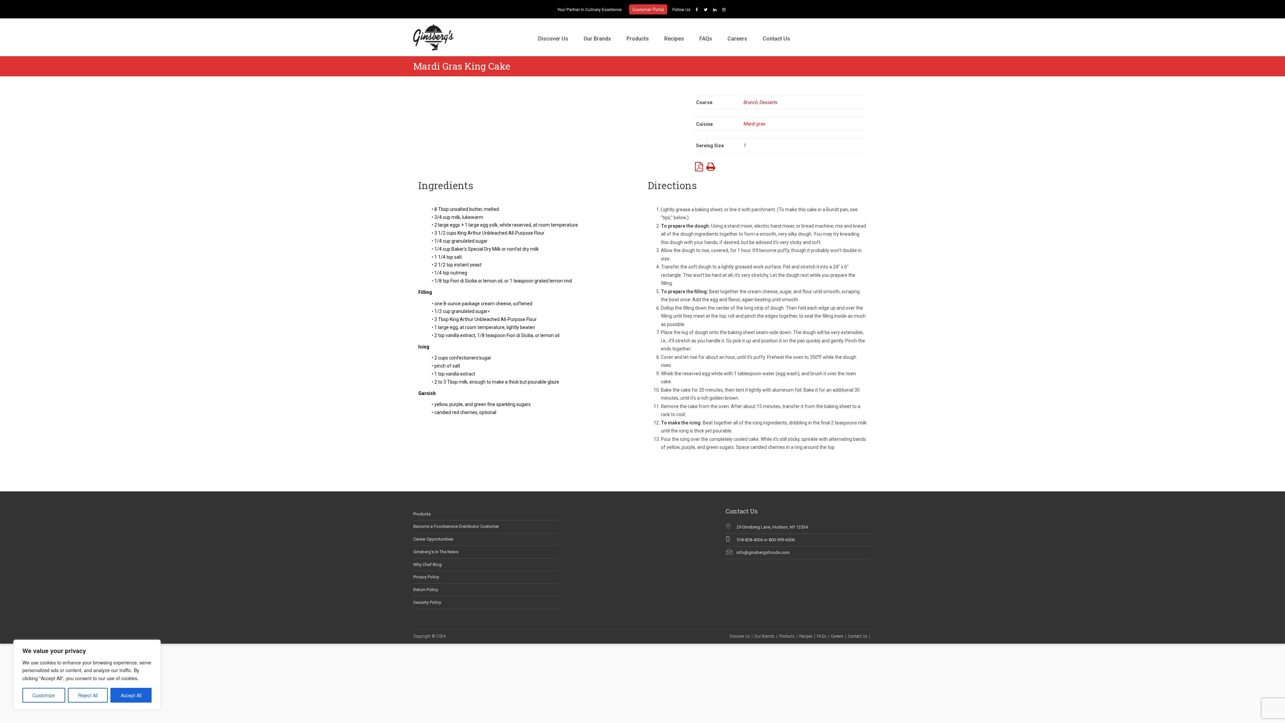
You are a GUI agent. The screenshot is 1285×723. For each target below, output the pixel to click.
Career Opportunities (433, 539)
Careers (737, 38)
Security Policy (427, 602)
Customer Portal (648, 9)
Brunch (751, 102)
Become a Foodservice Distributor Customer (456, 526)
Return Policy (425, 589)
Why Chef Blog (427, 564)
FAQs (705, 38)
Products (637, 38)
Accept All (131, 695)
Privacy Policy (426, 576)
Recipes (674, 38)
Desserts (768, 102)
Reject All (88, 695)
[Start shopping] (805, 32)
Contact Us (776, 38)
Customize (43, 695)
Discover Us (553, 38)
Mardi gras (754, 124)
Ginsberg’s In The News (435, 551)
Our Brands (597, 38)
